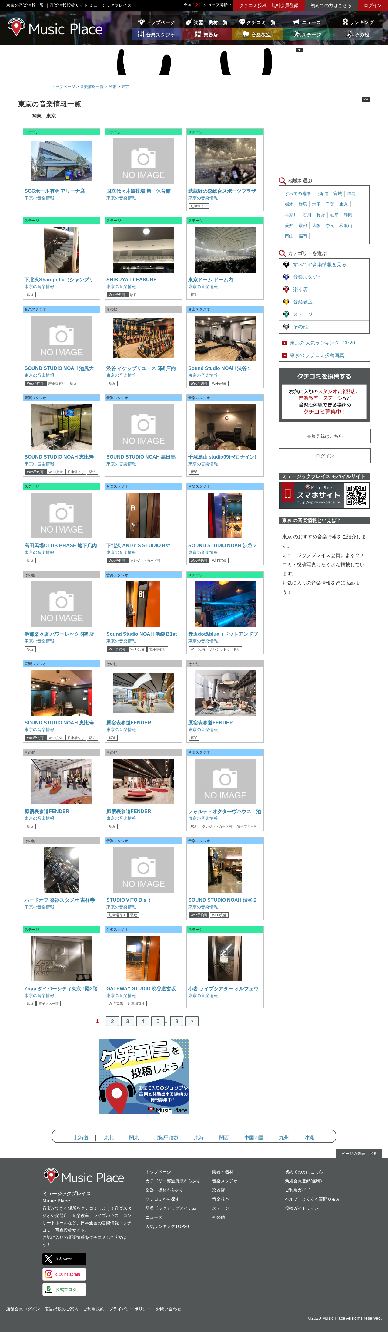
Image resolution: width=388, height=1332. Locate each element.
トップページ (160, 22)
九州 (284, 1137)
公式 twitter (63, 1259)
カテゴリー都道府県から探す (173, 1180)
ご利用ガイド (297, 1190)
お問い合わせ (168, 1309)
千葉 (330, 204)
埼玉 (316, 204)
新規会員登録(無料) (303, 1180)
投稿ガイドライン (302, 1208)
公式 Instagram (67, 1274)
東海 (199, 1137)
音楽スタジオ (307, 277)
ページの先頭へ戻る (359, 1153)
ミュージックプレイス (55, 26)
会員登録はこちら (325, 436)
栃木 (289, 204)
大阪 (316, 225)
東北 (109, 1137)
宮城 (337, 193)
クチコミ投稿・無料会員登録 (269, 5)
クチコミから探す (162, 1199)
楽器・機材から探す (165, 1190)
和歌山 (346, 225)
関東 (112, 86)
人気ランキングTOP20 (167, 1226)
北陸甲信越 (166, 1137)
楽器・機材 (222, 1171)
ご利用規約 (93, 1309)
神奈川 (291, 214)
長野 (320, 214)
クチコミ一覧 (261, 22)
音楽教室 (303, 301)
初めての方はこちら (331, 5)
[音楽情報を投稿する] (144, 1109)
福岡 (303, 236)
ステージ (303, 314)
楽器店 (300, 289)
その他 (300, 326)
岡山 (289, 236)
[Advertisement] (324, 135)
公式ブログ (66, 1289)
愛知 (289, 225)
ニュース (311, 22)
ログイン (373, 5)
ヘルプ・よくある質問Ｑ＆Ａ (312, 1199)
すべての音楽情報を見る (319, 264)
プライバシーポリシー (130, 1309)
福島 (351, 193)
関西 (224, 1137)
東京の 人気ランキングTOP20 (322, 342)
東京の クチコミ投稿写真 (317, 355)
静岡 (348, 214)
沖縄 (309, 1137)
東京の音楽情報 (39, 197)
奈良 (330, 225)
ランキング (362, 22)
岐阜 (334, 214)
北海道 (322, 193)
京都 (303, 225)
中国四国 (254, 1137)
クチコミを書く (324, 395)
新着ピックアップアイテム (171, 1208)
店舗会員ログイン (23, 1309)
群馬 (303, 204)
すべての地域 (297, 193)
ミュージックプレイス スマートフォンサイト (324, 495)
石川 (307, 214)
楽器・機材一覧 (211, 22)
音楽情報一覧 (92, 86)
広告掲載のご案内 (62, 1309)
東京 (125, 86)
